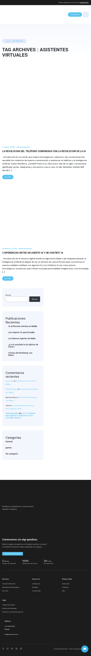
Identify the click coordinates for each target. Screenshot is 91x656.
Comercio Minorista (8, 583)
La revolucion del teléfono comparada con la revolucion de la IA (44, 151)
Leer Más (8, 177)
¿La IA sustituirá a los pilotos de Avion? (23, 345)
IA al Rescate (36, 591)
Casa (7, 41)
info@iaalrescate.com (11, 634)
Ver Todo (5, 591)
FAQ (63, 591)
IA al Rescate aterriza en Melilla (22, 326)
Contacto (65, 587)
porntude (9, 381)
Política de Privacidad (9, 608)
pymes (27, 147)
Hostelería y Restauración (10, 587)
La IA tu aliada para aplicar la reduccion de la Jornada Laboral (20, 415)
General (20, 147)
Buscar (8, 295)
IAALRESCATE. (84, 2)
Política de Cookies (8, 605)
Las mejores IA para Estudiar (21, 332)
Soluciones (65, 583)
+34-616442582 (9, 626)
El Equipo (35, 587)
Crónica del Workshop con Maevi (20, 354)
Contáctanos (75, 14)
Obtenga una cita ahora (12, 554)
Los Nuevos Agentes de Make (22, 338)
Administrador (11, 389)
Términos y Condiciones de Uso (12, 612)
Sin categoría (12, 453)
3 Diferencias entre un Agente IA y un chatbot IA (32, 253)
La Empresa (36, 583)
